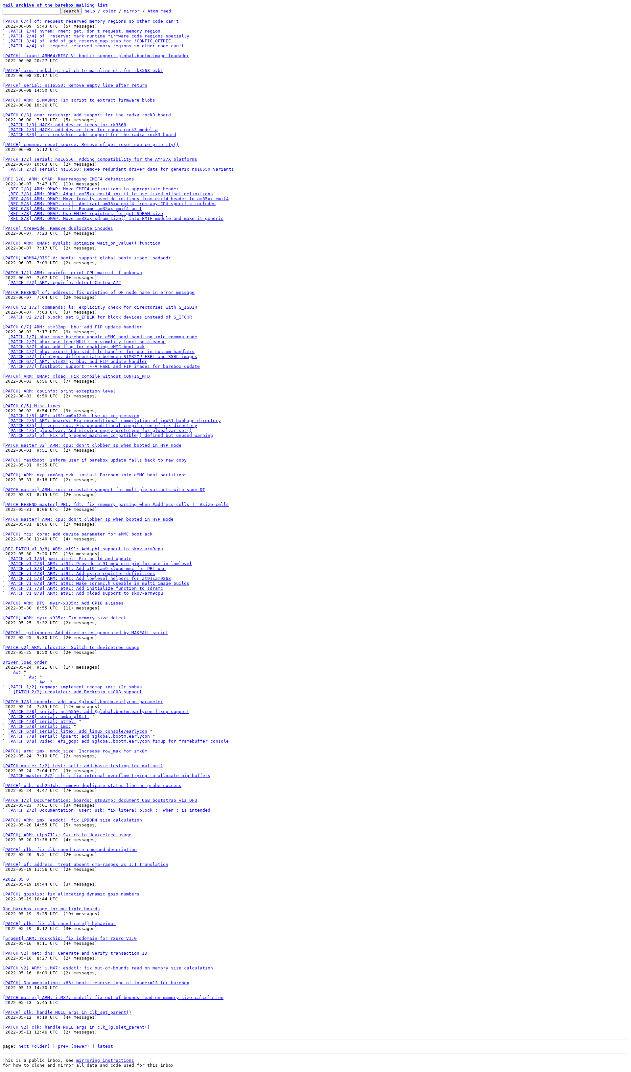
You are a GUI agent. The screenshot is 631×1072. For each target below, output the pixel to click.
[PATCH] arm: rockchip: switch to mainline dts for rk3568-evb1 (83, 70)
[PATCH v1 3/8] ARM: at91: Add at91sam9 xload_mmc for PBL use (87, 568)
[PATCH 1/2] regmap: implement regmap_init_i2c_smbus (75, 686)
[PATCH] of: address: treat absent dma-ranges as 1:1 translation (85, 864)
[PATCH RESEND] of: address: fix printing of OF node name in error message (99, 292)
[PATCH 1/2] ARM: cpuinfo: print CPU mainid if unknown (72, 272)
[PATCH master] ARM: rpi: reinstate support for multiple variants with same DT (104, 489)
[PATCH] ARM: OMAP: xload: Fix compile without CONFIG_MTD (76, 376)
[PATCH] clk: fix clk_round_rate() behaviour (59, 923)
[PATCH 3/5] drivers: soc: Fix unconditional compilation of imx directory (102, 425)
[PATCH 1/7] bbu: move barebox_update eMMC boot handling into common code (102, 336)
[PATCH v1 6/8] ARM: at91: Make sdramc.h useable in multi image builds (98, 583)
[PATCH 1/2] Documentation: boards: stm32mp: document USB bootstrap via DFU (100, 800)
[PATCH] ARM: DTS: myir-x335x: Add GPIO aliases (63, 603)
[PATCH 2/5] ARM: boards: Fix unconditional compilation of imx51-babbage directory (114, 420)
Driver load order (25, 662)
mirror (132, 11)
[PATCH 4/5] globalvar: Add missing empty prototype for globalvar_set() (100, 430)
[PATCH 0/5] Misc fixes (31, 405)
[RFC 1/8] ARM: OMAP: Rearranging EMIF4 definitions (68, 179)
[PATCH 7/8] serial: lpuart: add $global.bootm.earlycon (79, 736)
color (109, 11)
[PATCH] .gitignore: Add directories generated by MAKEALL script (85, 632)
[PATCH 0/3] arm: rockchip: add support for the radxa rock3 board (87, 114)
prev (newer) (73, 1046)
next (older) (34, 1046)
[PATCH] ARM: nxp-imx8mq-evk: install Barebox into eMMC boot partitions (95, 474)
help (89, 11)
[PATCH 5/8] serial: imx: (39, 726)
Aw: (17, 672)
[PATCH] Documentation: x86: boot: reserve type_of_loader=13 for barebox (96, 982)
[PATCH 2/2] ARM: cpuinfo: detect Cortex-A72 (64, 282)
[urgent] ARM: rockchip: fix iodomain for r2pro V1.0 (70, 938)
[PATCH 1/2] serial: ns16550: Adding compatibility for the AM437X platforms (100, 159)
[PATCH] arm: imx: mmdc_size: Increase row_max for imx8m (75, 751)
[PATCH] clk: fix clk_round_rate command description (70, 849)
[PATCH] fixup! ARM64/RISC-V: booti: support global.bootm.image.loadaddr (96, 55)
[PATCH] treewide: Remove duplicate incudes (58, 228)
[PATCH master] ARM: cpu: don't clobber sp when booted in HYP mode (88, 519)
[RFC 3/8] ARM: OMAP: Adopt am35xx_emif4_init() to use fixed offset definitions (110, 193)
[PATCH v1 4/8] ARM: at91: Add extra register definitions (81, 573)
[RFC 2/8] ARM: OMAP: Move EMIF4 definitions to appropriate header (93, 188)
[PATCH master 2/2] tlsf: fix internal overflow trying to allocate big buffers (109, 775)
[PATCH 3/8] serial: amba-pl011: (48, 716)
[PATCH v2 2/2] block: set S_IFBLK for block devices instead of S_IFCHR (100, 317)
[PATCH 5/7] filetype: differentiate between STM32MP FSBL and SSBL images (102, 356)
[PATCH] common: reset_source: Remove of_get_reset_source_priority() (91, 144)
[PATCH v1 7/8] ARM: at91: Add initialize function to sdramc (85, 588)
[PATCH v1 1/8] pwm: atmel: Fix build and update (69, 558)
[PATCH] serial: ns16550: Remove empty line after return (75, 85)
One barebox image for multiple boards (51, 908)
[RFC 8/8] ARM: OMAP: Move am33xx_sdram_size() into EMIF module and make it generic (115, 218)
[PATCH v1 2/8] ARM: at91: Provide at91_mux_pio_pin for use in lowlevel (100, 563)
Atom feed (159, 11)
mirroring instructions (105, 1060)
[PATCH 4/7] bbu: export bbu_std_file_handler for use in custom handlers (101, 351)
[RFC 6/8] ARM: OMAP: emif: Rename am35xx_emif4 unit (75, 208)
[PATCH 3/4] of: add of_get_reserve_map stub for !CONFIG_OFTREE (89, 40)
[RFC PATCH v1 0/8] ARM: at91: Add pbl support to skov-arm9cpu (83, 548)
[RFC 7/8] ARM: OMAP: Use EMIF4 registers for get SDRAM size (85, 213)
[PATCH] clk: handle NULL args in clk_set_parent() (67, 1012)
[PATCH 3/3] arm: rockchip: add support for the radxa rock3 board (92, 134)
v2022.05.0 (16, 879)
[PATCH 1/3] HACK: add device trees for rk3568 (67, 124)
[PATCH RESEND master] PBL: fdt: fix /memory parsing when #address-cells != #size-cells (116, 504)
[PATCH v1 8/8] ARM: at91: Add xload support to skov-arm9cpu (85, 593)
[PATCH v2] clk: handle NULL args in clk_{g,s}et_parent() (76, 1027)
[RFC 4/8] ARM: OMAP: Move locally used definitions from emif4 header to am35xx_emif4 (118, 198)
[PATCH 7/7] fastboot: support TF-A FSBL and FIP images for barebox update (104, 366)
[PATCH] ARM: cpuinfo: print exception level (59, 391)
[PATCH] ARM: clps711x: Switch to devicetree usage (67, 834)
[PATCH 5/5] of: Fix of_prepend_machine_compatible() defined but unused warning (110, 435)
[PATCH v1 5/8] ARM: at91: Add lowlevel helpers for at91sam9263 (89, 578)
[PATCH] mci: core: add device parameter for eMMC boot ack (77, 534)
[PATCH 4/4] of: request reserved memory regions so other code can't (96, 45)
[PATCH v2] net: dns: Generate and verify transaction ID (75, 953)
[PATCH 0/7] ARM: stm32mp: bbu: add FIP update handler (72, 326)
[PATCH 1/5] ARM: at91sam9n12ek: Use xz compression (73, 415)
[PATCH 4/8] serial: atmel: (42, 721)
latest (105, 1046)
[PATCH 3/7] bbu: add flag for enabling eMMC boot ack (76, 346)
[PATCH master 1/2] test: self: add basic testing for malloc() (83, 765)
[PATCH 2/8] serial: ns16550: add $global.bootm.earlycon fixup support (98, 711)
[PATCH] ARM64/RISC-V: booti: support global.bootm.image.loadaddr (87, 257)
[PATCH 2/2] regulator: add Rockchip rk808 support (77, 691)
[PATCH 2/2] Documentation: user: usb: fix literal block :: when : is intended (109, 810)
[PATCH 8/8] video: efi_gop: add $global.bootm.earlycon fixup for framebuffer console (118, 741)
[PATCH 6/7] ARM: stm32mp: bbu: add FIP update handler (77, 361)
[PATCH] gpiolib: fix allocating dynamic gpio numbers (71, 894)
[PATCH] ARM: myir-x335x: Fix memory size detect (64, 617)
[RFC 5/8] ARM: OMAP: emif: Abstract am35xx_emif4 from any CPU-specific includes (112, 203)
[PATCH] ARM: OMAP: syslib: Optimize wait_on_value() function (81, 243)
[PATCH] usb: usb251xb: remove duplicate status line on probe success (92, 785)
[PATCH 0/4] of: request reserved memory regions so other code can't (91, 21)
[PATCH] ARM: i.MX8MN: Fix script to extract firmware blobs (79, 100)
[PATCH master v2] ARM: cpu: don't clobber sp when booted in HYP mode (92, 445)
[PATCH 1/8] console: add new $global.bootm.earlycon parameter (83, 701)
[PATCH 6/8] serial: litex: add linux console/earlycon (77, 731)
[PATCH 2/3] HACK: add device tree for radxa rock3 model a (83, 129)
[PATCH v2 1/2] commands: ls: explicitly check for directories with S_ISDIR (100, 307)
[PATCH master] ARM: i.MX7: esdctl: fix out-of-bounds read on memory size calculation (113, 997)
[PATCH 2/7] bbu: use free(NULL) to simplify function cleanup (87, 341)
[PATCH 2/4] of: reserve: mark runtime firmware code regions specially (98, 36)
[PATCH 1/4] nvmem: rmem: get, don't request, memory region (84, 31)
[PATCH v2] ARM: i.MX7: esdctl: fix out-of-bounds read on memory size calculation (108, 967)
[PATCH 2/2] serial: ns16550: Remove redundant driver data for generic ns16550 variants (121, 169)
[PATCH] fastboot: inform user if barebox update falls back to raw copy (95, 460)
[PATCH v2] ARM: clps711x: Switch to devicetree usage (71, 647)
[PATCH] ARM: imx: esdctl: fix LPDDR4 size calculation (72, 820)
